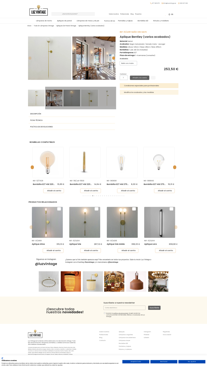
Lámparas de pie (124, 340)
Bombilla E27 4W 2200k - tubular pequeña (91, 184)
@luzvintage (46, 263)
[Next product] (179, 25)
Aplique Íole (75, 244)
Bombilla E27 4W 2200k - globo (48, 184)
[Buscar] (93, 14)
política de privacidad (120, 313)
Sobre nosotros (114, 14)
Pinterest (146, 335)
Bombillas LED (123, 343)
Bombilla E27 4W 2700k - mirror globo (162, 184)
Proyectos (138, 14)
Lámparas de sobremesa (127, 337)
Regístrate (166, 332)
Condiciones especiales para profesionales (141, 85)
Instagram (147, 332)
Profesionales (124, 14)
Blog (132, 14)
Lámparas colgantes (126, 335)
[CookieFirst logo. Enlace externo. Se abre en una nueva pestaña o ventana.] (2, 358)
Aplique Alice (38, 244)
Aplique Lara (150, 244)
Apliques (122, 332)
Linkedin (146, 337)
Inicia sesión (167, 335)
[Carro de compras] (162, 14)
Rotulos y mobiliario (125, 349)
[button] (89, 20)
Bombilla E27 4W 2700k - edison (122, 184)
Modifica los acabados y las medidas (139, 92)
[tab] (149, 85)
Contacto (102, 340)
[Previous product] (176, 25)
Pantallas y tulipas (125, 346)
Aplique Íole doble (116, 244)
